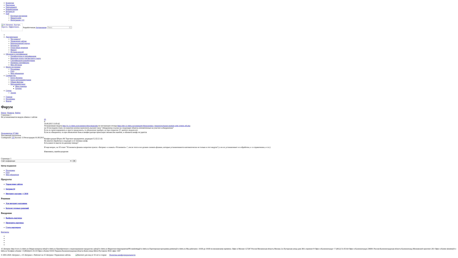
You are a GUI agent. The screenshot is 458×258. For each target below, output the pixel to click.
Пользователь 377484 (9, 133)
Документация (12, 37)
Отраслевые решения (19, 48)
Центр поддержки (13, 67)
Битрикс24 (10, 11)
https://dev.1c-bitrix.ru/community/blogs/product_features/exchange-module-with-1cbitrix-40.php (153, 126)
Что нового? (15, 39)
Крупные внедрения (18, 16)
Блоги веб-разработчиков (20, 80)
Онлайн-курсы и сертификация (23, 56)
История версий (17, 52)
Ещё (7, 14)
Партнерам (10, 5)
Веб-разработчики (17, 84)
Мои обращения (17, 73)
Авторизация (41, 27)
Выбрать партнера (14, 218)
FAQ (12, 71)
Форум (8, 101)
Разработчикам (12, 9)
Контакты (5, 232)
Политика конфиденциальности (122, 255)
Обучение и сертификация (16, 54)
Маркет (13, 50)
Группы (18, 88)
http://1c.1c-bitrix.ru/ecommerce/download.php (80, 126)
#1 (45, 119)
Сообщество (11, 76)
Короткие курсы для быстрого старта (25, 58)
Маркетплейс (15, 18)
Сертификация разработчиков (22, 61)
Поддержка (15, 69)
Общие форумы (16, 82)
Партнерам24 (11, 7)
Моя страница (21, 86)
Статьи (8, 91)
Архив (13, 93)
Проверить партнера (15, 223)
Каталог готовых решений (17, 208)
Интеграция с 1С (17, 20)
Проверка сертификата (19, 63)
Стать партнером (13, 227)
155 (13, 138)
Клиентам (10, 3)
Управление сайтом (18, 41)
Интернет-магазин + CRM (17, 194)
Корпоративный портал (20, 43)
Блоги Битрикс (16, 78)
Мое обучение (16, 65)
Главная (9, 97)
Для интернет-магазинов (16, 203)
